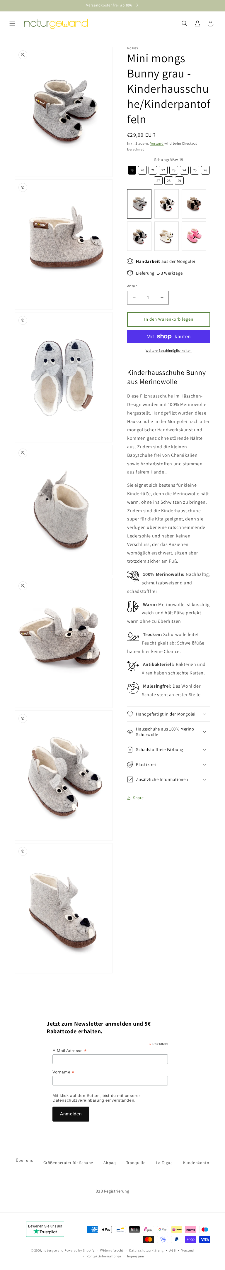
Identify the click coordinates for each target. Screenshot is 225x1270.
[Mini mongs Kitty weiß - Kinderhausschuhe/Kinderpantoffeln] (166, 236)
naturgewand (53, 1250)
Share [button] (138, 797)
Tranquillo (136, 1162)
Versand (157, 143)
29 (179, 179)
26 (205, 169)
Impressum (135, 1256)
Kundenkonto (196, 1162)
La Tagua (164, 1162)
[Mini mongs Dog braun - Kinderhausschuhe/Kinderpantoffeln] (194, 204)
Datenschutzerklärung (146, 1250)
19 (132, 169)
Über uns (24, 1160)
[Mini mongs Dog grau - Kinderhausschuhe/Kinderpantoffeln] (139, 236)
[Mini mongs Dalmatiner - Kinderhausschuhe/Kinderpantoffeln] (166, 204)
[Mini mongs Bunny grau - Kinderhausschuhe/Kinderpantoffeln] (139, 204)
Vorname (63, 1072)
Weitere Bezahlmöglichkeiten (169, 350)
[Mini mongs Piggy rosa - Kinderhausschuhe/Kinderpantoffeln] (194, 236)
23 (174, 169)
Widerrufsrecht (111, 1250)
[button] (12, 23)
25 (195, 169)
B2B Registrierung (112, 1191)
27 (158, 179)
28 (169, 179)
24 (184, 169)
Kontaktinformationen (104, 1256)
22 (163, 169)
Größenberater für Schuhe (68, 1162)
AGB (172, 1250)
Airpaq (109, 1162)
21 (153, 169)
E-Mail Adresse (69, 1050)
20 (142, 169)
